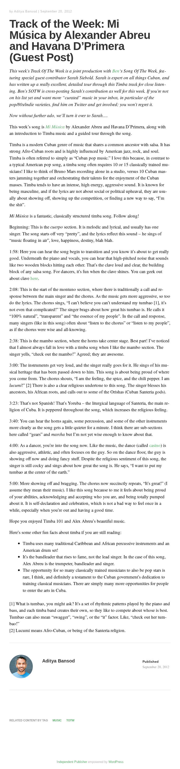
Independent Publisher (72, 762)
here (34, 278)
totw (70, 720)
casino (155, 445)
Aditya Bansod (25, 11)
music (57, 720)
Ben (115, 71)
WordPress (116, 762)
